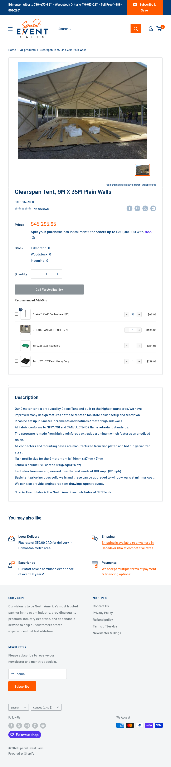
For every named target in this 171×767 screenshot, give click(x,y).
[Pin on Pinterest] (137, 208)
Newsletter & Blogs (107, 633)
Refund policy (103, 619)
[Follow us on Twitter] (19, 726)
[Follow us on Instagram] (27, 726)
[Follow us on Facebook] (11, 726)
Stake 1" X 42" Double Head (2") (51, 314)
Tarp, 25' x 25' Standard (46, 345)
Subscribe (22, 686)
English (15, 707)
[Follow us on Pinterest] (35, 726)
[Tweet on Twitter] (145, 208)
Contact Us (101, 606)
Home (12, 50)
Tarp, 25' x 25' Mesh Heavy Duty (51, 361)
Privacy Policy (103, 613)
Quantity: (21, 274)
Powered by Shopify (21, 753)
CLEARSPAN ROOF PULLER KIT (51, 329)
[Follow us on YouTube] (43, 726)
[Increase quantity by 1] (57, 274)
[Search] (136, 28)
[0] (159, 28)
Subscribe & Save (148, 7)
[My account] (151, 28)
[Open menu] (10, 28)
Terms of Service (105, 626)
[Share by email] (153, 208)
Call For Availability (49, 289)
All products (28, 50)
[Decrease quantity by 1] (35, 274)
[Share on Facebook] (129, 208)
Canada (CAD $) (42, 707)
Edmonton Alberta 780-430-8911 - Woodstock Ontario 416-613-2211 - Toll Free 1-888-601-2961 (65, 7)
